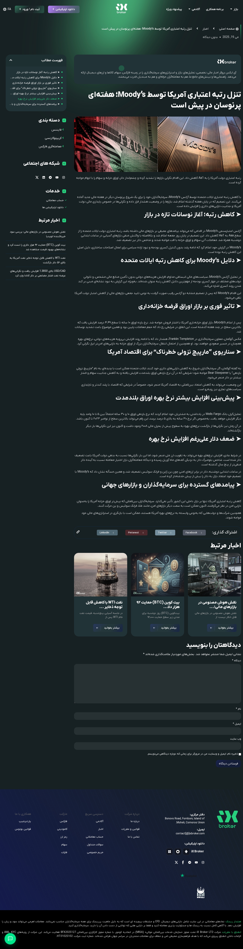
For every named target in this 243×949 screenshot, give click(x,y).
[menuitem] (6, 9)
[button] (194, 532)
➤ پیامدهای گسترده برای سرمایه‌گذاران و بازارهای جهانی (34, 104)
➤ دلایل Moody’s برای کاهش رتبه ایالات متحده (34, 77)
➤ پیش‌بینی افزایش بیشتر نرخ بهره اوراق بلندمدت (34, 93)
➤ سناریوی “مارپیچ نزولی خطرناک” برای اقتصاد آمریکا (34, 88)
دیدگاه (236, 660)
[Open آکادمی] (189, 9)
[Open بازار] (231, 9)
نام (238, 709)
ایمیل (237, 724)
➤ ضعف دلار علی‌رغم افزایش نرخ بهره (39, 99)
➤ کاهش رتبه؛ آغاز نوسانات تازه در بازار (38, 72)
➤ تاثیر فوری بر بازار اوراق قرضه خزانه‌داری (36, 83)
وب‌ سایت (235, 739)
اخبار (205, 29)
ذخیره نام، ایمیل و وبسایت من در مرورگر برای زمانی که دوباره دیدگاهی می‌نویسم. (192, 754)
